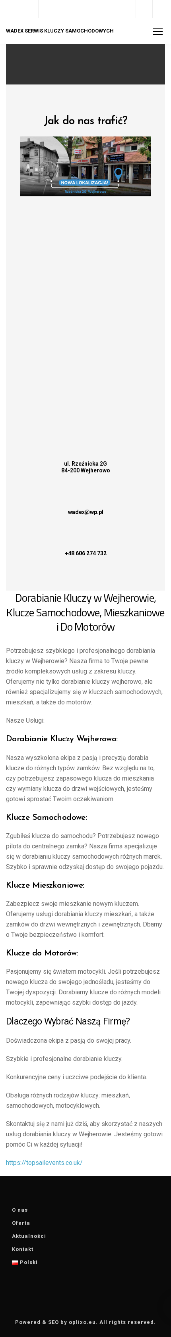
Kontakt (22, 1249)
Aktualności (29, 1236)
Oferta (21, 1223)
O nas (20, 1210)
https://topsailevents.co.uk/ (44, 1162)
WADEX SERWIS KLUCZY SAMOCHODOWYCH (60, 31)
